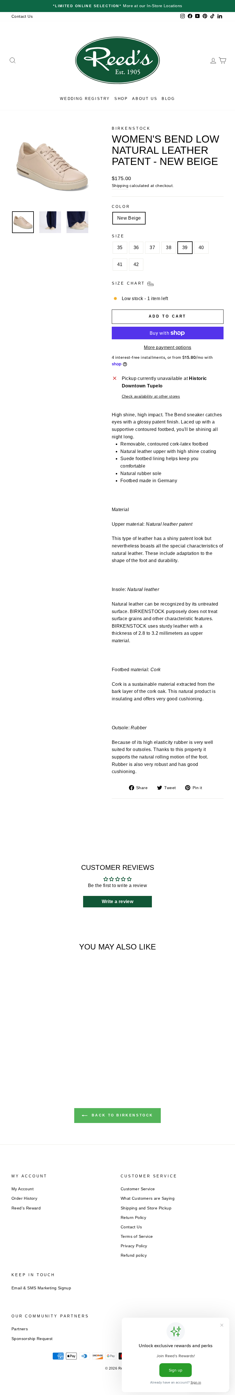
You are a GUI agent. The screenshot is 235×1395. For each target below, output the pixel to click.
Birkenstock (131, 128)
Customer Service (138, 1189)
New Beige (129, 218)
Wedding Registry (85, 98)
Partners (19, 1329)
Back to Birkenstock (121, 1115)
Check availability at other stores (151, 396)
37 (152, 247)
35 (120, 247)
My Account (22, 1189)
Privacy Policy (134, 1246)
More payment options (167, 347)
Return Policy (133, 1217)
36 (136, 247)
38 (168, 247)
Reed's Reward (26, 1208)
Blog (168, 98)
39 (185, 247)
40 (201, 247)
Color (121, 206)
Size (118, 236)
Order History (24, 1198)
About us (144, 98)
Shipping (120, 186)
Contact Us (22, 16)
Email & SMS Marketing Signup (41, 1288)
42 (136, 264)
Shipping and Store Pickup (146, 1208)
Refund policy (134, 1255)
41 (120, 264)
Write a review (118, 901)
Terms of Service (137, 1236)
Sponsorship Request (32, 1339)
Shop (121, 98)
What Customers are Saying (148, 1198)
